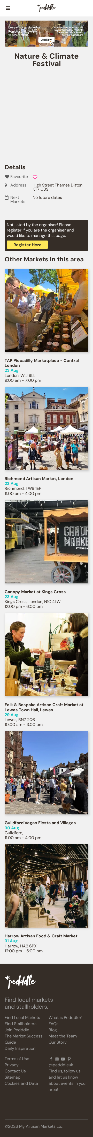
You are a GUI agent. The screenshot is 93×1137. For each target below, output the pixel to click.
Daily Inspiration (20, 1048)
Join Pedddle (17, 1030)
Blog (53, 1030)
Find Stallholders (20, 1023)
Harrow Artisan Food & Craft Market (41, 936)
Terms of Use (17, 1058)
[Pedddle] (46, 8)
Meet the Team (63, 1036)
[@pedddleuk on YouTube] (62, 1059)
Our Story (58, 1042)
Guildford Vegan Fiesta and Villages (40, 822)
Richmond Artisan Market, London (39, 478)
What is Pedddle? (65, 1017)
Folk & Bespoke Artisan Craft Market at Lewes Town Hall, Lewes (44, 707)
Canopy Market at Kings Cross (35, 591)
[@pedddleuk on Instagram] (57, 1059)
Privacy (12, 1065)
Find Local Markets (22, 1017)
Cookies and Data (21, 1083)
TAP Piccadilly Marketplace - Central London (42, 363)
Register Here (27, 244)
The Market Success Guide (23, 1039)
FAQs (53, 1023)
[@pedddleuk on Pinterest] (69, 1059)
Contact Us (15, 1071)
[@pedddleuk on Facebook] (51, 1059)
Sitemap (12, 1077)
